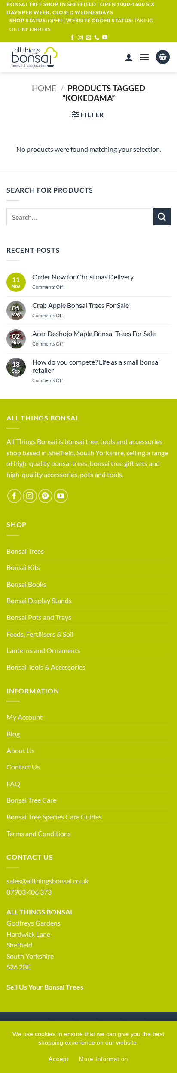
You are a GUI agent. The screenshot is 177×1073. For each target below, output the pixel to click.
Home (44, 88)
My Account (24, 717)
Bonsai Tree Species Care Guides (54, 816)
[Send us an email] (88, 38)
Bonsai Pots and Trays (38, 617)
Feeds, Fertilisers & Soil (39, 634)
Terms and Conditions (38, 833)
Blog (13, 734)
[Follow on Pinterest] (45, 496)
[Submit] (162, 216)
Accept (59, 1059)
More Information (103, 1059)
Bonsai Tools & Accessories (45, 667)
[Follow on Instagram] (80, 38)
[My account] (129, 57)
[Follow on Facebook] (72, 38)
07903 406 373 (29, 892)
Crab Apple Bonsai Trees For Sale (80, 305)
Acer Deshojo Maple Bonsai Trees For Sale (94, 333)
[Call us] (96, 38)
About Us (20, 750)
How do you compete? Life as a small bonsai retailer (96, 366)
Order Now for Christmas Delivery (83, 277)
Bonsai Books (26, 584)
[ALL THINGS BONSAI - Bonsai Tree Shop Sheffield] (42, 57)
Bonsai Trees (25, 551)
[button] (144, 56)
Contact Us (23, 767)
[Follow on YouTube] (104, 38)
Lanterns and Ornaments (43, 650)
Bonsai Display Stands (39, 600)
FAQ (13, 783)
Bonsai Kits (23, 567)
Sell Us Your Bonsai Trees (44, 987)
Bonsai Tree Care (31, 800)
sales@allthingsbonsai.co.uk (47, 881)
